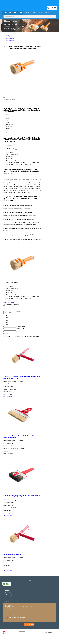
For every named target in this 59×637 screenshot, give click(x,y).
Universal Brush (10, 38)
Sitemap (8, 601)
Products (8, 36)
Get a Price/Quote (8, 396)
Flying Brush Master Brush (12, 554)
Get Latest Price (9, 300)
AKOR (4, 2)
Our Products (11, 13)
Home (7, 35)
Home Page (27, 12)
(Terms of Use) (22, 631)
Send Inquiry (30, 624)
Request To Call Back (9, 302)
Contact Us (48, 12)
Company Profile (37, 12)
